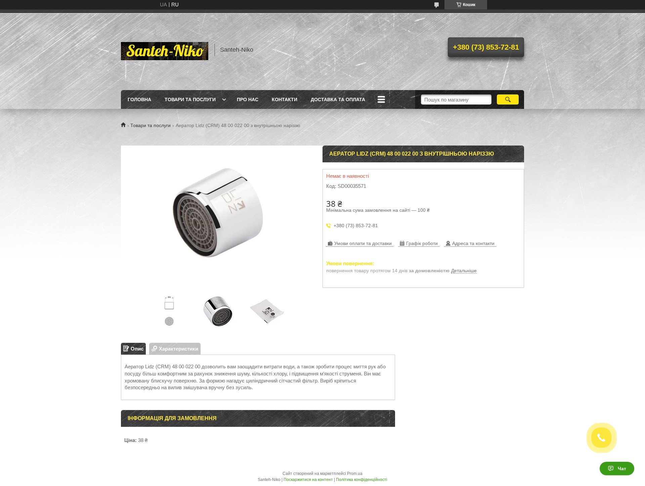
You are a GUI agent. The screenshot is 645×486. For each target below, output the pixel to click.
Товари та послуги (190, 99)
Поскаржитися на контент (308, 479)
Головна (139, 99)
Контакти (284, 99)
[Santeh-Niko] (164, 49)
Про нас (247, 99)
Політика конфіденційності (361, 479)
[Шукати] (508, 99)
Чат (622, 468)
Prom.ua (354, 473)
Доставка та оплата (338, 99)
